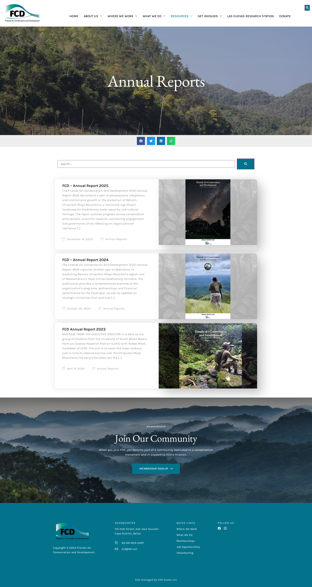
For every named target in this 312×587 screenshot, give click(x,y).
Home (74, 16)
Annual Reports (116, 239)
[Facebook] (219, 528)
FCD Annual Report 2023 (84, 329)
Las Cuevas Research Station (250, 16)
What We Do (152, 16)
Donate (285, 16)
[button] (141, 141)
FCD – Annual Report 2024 (85, 260)
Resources (179, 16)
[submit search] (245, 164)
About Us (91, 16)
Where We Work (120, 16)
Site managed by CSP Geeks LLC (156, 579)
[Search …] (307, 8)
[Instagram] (225, 528)
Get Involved (208, 16)
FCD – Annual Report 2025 (85, 185)
